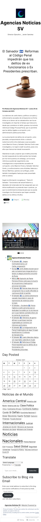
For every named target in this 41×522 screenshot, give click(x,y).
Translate (17, 465)
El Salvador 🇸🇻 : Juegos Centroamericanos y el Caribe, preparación (14, 242)
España (20, 416)
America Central (14, 401)
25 (4, 386)
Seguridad (33, 447)
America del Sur (13, 406)
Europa (27, 416)
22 (25, 381)
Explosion (34, 416)
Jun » (9, 389)
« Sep (4, 389)
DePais (16, 412)
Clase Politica (27, 405)
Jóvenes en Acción (10, 427)
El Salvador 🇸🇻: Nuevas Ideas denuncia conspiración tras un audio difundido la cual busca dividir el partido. (25, 290)
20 (14, 381)
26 (9, 386)
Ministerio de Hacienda (25, 427)
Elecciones (12, 416)
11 (4, 377)
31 (35, 386)
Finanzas (6, 419)
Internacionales (14, 423)
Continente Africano (14, 409)
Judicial (29, 423)
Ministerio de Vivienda (25, 429)
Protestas (9, 447)
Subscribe (32, 471)
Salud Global (21, 446)
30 (30, 386)
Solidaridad (6, 450)
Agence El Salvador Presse (16, 247)
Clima (5, 409)
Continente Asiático (30, 409)
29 (25, 386)
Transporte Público (17, 450)
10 (35, 372)
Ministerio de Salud (9, 429)
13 (14, 377)
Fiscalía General (15, 419)
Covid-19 (7, 412)
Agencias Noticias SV (13, 505)
